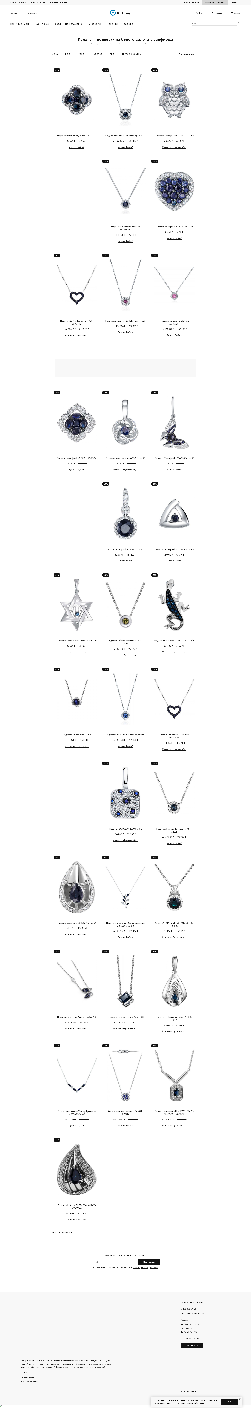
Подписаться (149, 1262)
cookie (202, 1400)
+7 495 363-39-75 (38, 2)
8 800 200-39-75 (18, 2)
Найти (239, 23)
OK (229, 1401)
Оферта (24, 1372)
